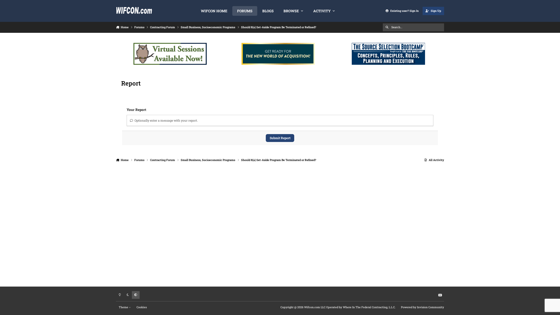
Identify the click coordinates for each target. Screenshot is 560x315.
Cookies (141, 307)
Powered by (422, 307)
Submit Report (280, 138)
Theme (124, 307)
